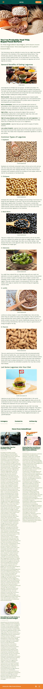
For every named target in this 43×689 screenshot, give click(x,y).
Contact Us (6, 686)
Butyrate (12, 206)
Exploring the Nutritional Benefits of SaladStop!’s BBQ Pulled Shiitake (31, 449)
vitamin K (17, 281)
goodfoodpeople (6, 414)
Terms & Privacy (16, 686)
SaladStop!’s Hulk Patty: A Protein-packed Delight (10, 617)
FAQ (10, 686)
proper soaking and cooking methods (16, 94)
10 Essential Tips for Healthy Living (8, 448)
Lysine (9, 100)
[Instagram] (39, 686)
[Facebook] (36, 686)
